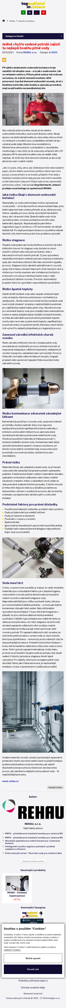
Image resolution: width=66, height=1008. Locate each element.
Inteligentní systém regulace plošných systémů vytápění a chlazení (30, 847)
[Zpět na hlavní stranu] (33, 5)
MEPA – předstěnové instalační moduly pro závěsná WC (34, 833)
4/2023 (53, 52)
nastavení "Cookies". (12, 950)
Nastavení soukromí (33, 993)
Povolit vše (33, 969)
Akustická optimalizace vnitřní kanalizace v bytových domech (32, 842)
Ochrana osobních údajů (33, 987)
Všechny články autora (33, 861)
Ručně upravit (33, 958)
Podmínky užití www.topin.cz (33, 980)
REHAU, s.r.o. (30, 52)
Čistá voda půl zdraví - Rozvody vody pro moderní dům (33, 853)
